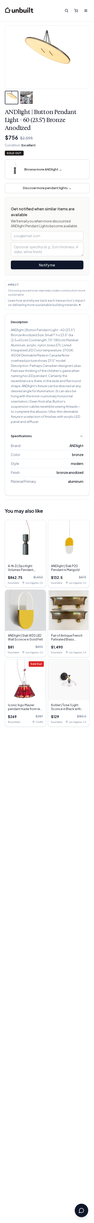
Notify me (47, 265)
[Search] (66, 10)
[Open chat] (81, 1210)
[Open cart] (76, 10)
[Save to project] (82, 32)
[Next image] (82, 57)
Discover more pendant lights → (47, 188)
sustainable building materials (56, 305)
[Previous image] (12, 57)
